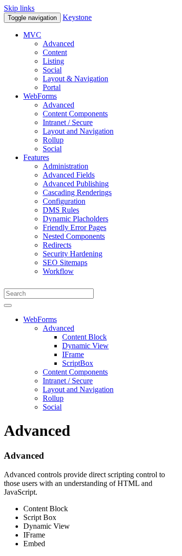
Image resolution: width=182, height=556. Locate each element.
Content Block (84, 337)
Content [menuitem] (55, 52)
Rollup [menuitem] (53, 140)
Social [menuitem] (52, 70)
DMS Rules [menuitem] (61, 210)
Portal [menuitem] (52, 87)
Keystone (77, 17)
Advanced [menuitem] (58, 43)
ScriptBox (77, 363)
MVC (32, 35)
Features (36, 157)
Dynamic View (85, 345)
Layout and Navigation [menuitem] (78, 131)
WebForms (40, 96)
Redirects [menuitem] (57, 245)
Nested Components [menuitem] (74, 236)
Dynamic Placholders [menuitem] (75, 219)
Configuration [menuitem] (64, 201)
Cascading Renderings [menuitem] (77, 192)
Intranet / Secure (68, 381)
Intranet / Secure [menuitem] (68, 122)
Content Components (75, 372)
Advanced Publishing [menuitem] (76, 183)
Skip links (19, 8)
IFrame (73, 354)
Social (52, 407)
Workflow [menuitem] (58, 271)
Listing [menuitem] (53, 61)
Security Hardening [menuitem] (72, 254)
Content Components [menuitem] (75, 113)
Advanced (58, 328)
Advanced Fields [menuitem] (69, 175)
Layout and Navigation (78, 389)
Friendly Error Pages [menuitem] (74, 227)
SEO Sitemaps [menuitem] (65, 262)
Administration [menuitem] (65, 166)
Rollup (53, 398)
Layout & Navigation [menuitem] (75, 78)
